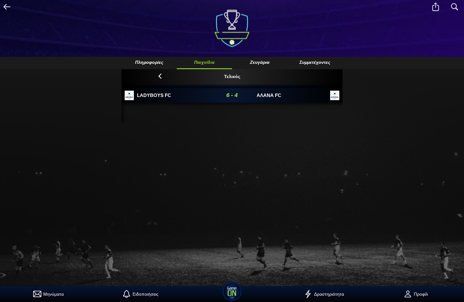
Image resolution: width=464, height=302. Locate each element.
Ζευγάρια (260, 62)
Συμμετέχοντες (315, 62)
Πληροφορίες (149, 62)
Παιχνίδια (204, 62)
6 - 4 (232, 95)
